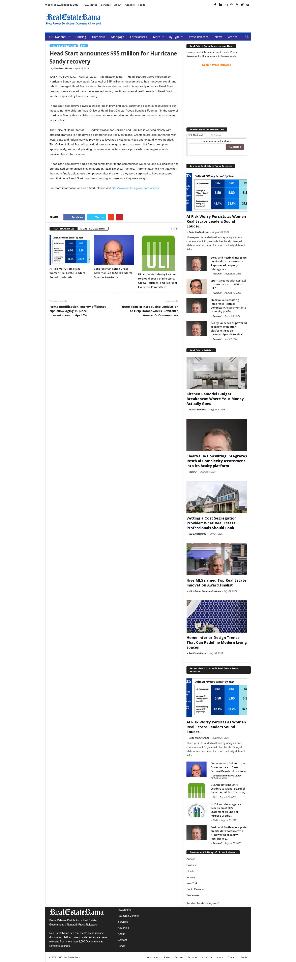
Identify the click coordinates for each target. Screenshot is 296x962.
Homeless (98, 37)
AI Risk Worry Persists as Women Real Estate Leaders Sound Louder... (216, 221)
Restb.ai (217, 273)
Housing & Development (63, 46)
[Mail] (226, 4)
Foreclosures (138, 37)
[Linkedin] (220, 4)
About (117, 4)
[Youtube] (247, 4)
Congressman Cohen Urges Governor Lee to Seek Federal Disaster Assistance (113, 273)
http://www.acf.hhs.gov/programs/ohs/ (135, 188)
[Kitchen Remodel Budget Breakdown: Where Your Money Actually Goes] (216, 373)
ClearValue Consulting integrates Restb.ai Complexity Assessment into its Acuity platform (228, 305)
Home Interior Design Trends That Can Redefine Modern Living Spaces (216, 642)
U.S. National (57, 37)
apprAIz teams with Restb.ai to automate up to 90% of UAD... (228, 284)
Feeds (141, 4)
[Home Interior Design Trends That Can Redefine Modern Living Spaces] (216, 616)
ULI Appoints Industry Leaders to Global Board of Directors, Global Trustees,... (229, 788)
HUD (215, 820)
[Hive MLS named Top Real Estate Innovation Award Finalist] (216, 559)
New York (192, 883)
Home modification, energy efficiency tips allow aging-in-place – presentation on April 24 (78, 311)
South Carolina (195, 889)
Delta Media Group (198, 232)
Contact (130, 4)
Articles (233, 37)
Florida (190, 871)
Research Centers (128, 915)
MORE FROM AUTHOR (93, 228)
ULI (214, 796)
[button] (244, 36)
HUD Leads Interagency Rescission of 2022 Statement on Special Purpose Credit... (226, 809)
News (218, 37)
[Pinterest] (231, 4)
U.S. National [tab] (195, 135)
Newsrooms (124, 909)
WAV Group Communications (204, 591)
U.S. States (90, 4)
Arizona (190, 859)
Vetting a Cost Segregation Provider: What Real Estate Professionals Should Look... (211, 523)
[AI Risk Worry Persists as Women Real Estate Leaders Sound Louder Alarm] (70, 250)
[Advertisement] (177, 19)
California (191, 865)
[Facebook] (215, 4)
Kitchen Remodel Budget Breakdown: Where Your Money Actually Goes (215, 398)
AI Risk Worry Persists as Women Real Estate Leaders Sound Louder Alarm (67, 273)
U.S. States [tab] (215, 135)
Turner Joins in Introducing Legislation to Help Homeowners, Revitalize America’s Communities (149, 311)
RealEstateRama (63, 68)
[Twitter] (242, 4)
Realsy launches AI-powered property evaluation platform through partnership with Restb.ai (229, 328)
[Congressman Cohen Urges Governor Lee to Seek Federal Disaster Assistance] (114, 250)
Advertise (123, 927)
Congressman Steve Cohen (227, 775)
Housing (80, 37)
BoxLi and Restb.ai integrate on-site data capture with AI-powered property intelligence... (229, 263)
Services (106, 4)
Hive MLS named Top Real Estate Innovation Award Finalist (216, 582)
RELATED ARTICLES (63, 228)
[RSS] (237, 4)
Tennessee (192, 895)
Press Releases (199, 37)
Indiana (190, 877)
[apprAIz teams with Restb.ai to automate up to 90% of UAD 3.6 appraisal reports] (196, 286)
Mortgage (117, 37)
